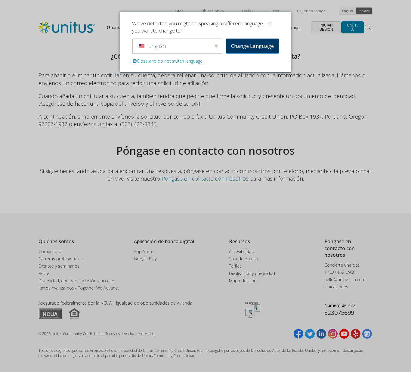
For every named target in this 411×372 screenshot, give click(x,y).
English (347, 10)
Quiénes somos (311, 11)
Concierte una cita (342, 265)
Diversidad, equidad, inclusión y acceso (76, 281)
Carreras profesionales (61, 259)
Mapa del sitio (243, 281)
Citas (179, 11)
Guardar (115, 27)
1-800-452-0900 (339, 272)
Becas (44, 273)
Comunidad (50, 251)
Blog (275, 11)
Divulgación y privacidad (252, 273)
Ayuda (293, 27)
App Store (143, 251)
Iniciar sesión (326, 27)
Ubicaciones (212, 11)
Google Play (145, 259)
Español (364, 10)
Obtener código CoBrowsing (252, 310)
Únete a (352, 27)
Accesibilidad (241, 251)
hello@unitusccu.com (345, 279)
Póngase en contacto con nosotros (205, 178)
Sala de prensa (243, 259)
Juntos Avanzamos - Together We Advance (79, 288)
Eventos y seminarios (59, 266)
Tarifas (247, 11)
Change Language (252, 45)
